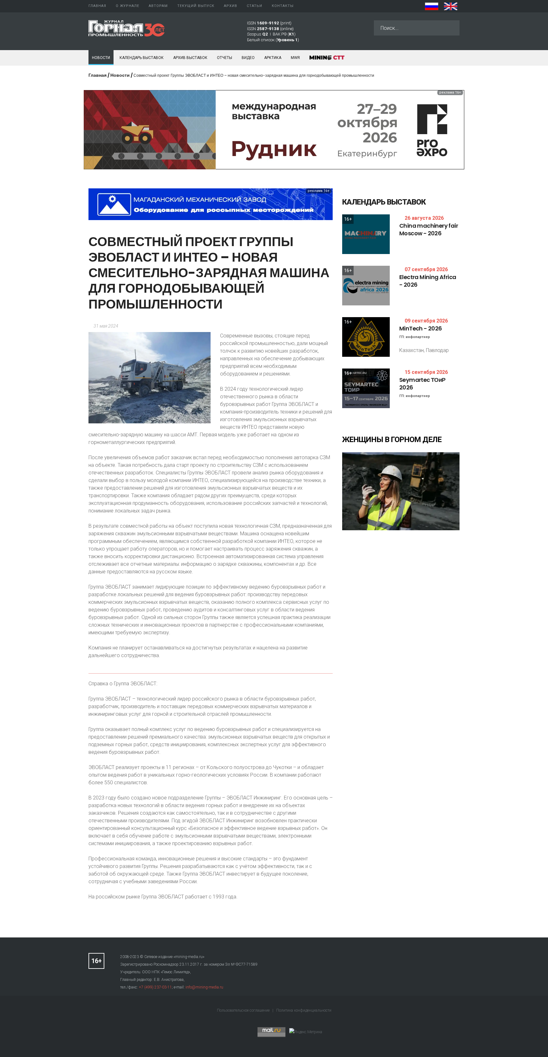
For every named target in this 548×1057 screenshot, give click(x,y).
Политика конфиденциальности (303, 1010)
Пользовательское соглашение (244, 1010)
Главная (97, 75)
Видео (248, 57)
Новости (101, 57)
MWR (295, 57)
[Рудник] (274, 129)
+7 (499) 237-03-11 (155, 987)
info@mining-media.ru (204, 987)
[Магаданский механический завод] (210, 204)
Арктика (272, 57)
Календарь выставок (142, 57)
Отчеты (224, 57)
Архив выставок (190, 57)
